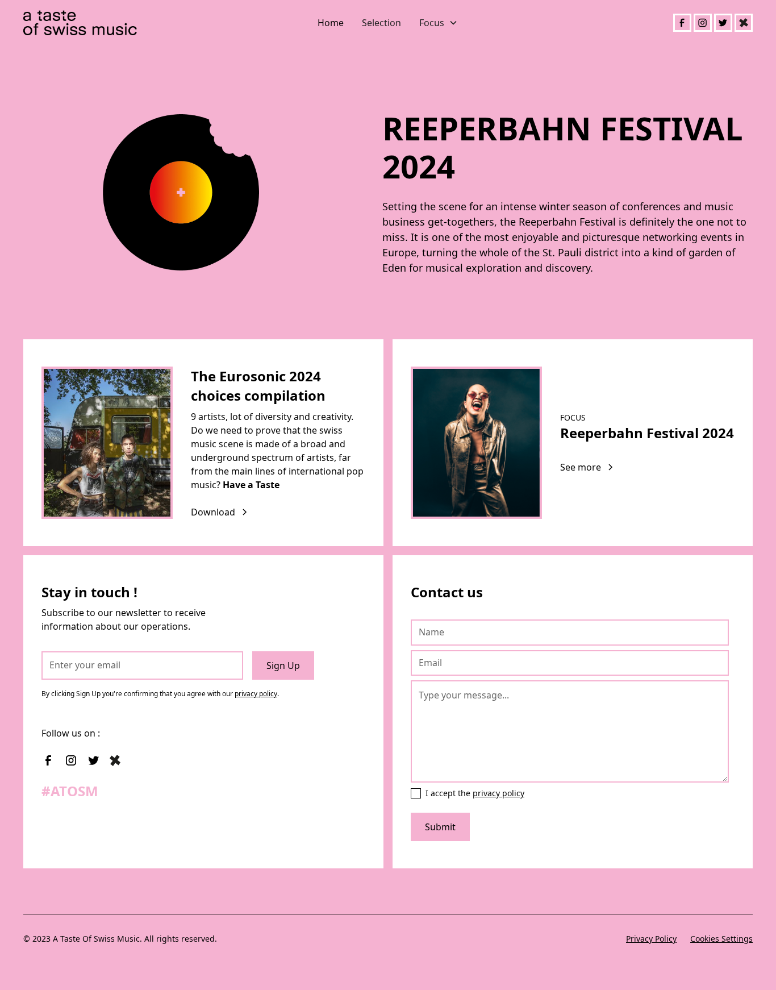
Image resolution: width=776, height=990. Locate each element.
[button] (438, 22)
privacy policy (256, 693)
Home (331, 22)
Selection (381, 22)
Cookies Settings (721, 938)
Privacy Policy (651, 938)
